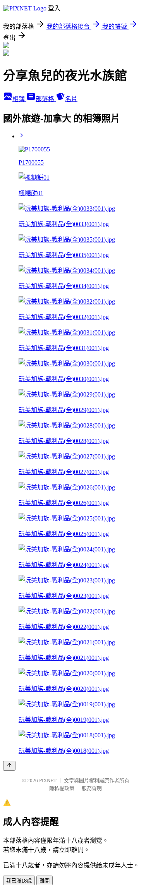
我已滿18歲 (19, 881)
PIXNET (48, 780)
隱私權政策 (61, 788)
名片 (71, 99)
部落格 (46, 99)
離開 (44, 881)
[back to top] (9, 766)
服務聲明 (92, 788)
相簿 (19, 99)
